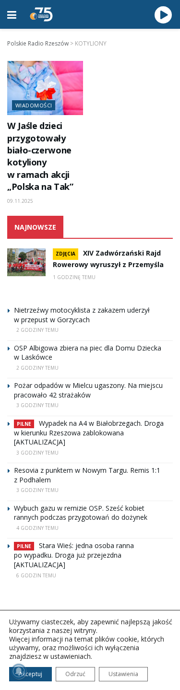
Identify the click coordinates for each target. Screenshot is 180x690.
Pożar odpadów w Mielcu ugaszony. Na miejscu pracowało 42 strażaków (88, 390)
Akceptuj (30, 674)
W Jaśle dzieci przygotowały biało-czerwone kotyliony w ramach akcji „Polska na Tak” (40, 156)
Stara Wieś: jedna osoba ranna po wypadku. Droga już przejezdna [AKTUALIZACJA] (74, 555)
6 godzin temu (36, 575)
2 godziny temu (37, 330)
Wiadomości (33, 105)
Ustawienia (123, 674)
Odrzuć (75, 674)
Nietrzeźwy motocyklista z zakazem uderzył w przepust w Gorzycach (82, 314)
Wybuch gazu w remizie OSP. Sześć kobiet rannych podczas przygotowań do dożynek (80, 512)
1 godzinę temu (74, 277)
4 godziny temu (37, 528)
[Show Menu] (11, 14)
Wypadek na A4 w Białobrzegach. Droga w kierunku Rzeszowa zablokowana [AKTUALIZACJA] (89, 433)
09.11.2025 (20, 201)
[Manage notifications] (18, 671)
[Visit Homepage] (41, 14)
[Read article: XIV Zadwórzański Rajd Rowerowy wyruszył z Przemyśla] (26, 262)
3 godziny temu (37, 405)
